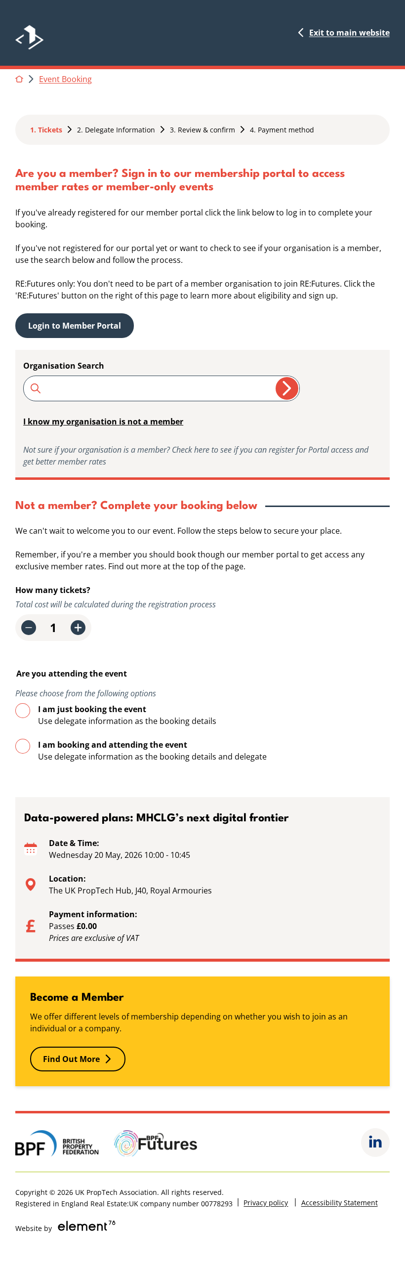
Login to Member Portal (74, 325)
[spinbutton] (53, 627)
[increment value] (78, 627)
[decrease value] (28, 627)
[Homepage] (43, 33)
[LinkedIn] (375, 1142)
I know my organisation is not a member (103, 421)
